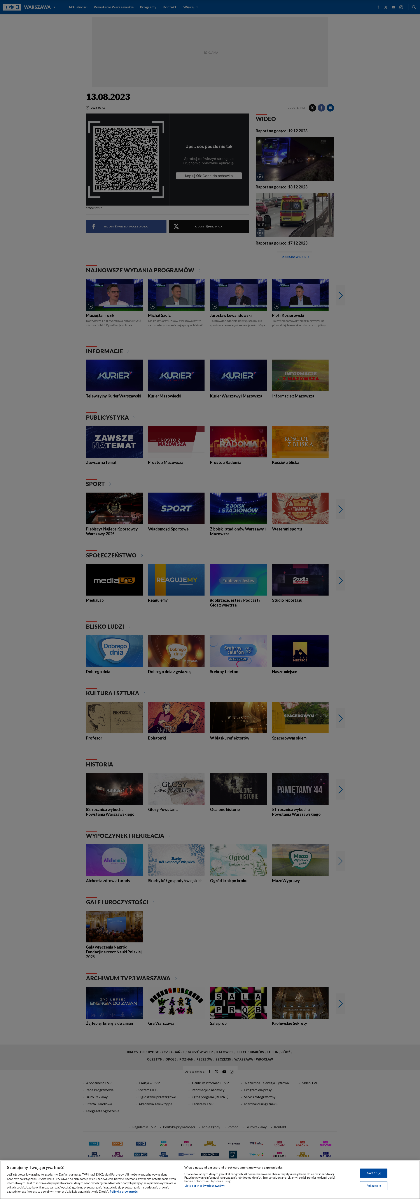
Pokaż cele (373, 1185)
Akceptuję (374, 1173)
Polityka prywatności (124, 1191)
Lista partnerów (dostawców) (204, 1185)
